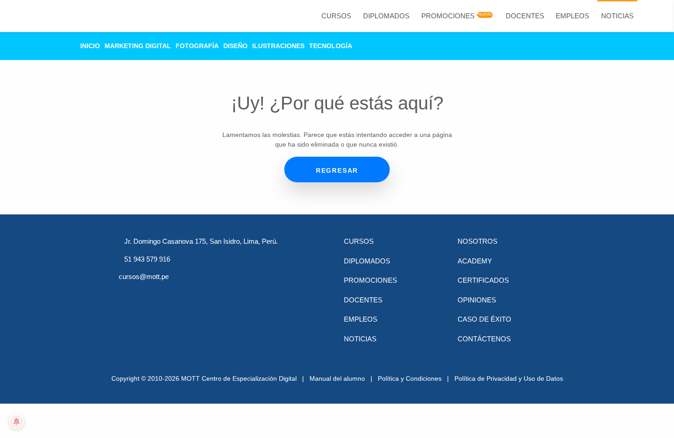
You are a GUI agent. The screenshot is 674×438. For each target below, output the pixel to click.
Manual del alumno (337, 378)
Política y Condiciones (410, 378)
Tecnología (330, 45)
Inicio (90, 45)
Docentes (525, 16)
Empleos (572, 16)
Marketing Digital (138, 45)
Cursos (336, 16)
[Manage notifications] (16, 421)
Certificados (483, 280)
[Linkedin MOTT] (174, 294)
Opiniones (477, 300)
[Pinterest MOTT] (197, 294)
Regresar (337, 170)
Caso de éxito (484, 319)
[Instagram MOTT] (221, 294)
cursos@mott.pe (144, 276)
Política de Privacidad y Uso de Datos (508, 378)
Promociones (448, 16)
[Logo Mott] (51, 16)
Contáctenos (484, 339)
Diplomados (386, 16)
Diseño (235, 45)
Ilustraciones (278, 45)
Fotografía (197, 45)
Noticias (617, 16)
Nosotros (477, 241)
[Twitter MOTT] (150, 294)
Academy (475, 261)
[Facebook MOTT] (126, 294)
